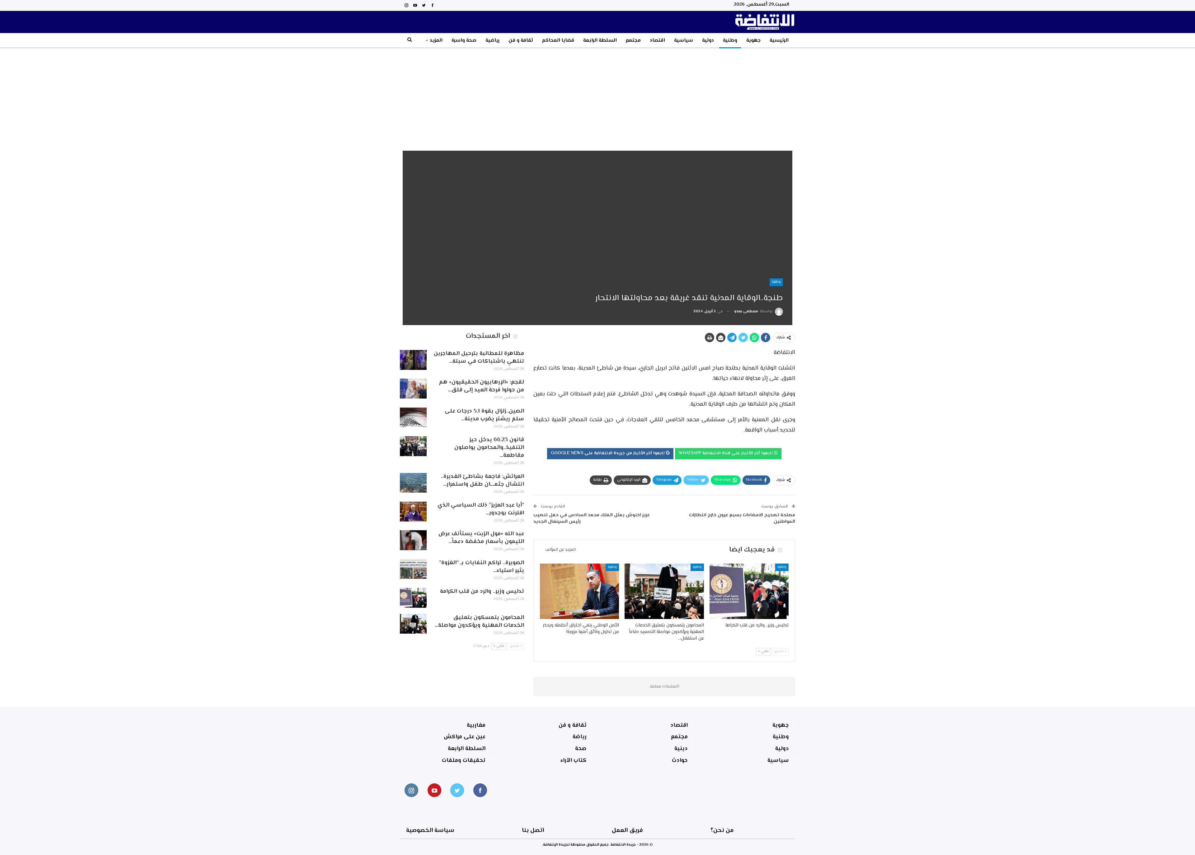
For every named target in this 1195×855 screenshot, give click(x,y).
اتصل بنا (533, 830)
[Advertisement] (597, 95)
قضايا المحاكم (558, 41)
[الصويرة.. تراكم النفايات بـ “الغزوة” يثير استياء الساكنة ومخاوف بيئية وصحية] (413, 569)
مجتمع (633, 41)
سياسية (683, 41)
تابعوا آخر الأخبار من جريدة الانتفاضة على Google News (608, 453)
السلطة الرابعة (600, 41)
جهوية (753, 41)
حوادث (680, 760)
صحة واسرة (464, 41)
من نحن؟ (722, 830)
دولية (708, 41)
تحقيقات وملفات (463, 760)
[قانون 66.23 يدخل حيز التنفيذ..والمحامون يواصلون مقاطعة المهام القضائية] (413, 446)
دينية (681, 748)
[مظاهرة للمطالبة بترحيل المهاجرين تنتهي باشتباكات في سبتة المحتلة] (413, 360)
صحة (581, 748)
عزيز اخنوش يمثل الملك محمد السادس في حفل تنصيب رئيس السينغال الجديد (591, 518)
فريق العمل (627, 830)
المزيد (436, 41)
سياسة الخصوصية (430, 830)
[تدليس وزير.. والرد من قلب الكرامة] (749, 591)
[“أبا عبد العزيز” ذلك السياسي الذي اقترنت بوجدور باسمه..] (413, 512)
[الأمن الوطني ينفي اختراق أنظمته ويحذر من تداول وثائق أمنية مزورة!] (579, 591)
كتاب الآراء (573, 760)
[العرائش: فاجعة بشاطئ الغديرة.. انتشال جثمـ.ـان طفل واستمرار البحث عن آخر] (413, 483)
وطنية (730, 41)
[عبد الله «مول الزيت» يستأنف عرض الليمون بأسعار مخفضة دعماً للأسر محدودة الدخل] (413, 540)
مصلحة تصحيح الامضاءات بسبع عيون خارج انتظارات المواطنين (742, 518)
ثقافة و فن (520, 41)
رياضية (492, 41)
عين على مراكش (464, 737)
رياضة (580, 737)
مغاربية (476, 725)
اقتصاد (657, 41)
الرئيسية (779, 41)
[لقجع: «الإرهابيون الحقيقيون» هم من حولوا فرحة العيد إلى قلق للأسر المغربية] (413, 389)
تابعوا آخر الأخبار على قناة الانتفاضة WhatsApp (726, 453)
